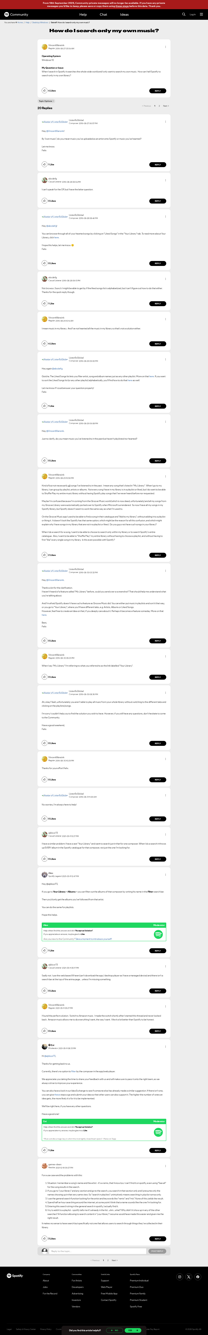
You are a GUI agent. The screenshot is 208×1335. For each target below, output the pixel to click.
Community (19, 14)
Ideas (124, 14)
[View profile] (44, 46)
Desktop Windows (40, 22)
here (56, 237)
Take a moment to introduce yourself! (93, 938)
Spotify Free (136, 1306)
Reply (158, 90)
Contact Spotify (108, 1300)
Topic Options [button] (45, 101)
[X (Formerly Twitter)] (188, 1276)
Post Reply (157, 1251)
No (116, 1330)
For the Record (50, 1293)
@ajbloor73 (49, 1055)
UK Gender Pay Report (149, 1329)
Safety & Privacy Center (26, 1329)
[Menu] (201, 14)
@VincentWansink (55, 131)
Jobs (45, 1287)
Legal (9, 1329)
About (46, 1280)
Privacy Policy (45, 1329)
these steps (122, 6)
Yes (130, 1330)
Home (20, 22)
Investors (76, 1300)
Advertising (77, 1293)
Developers (77, 1287)
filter (73, 1071)
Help (83, 14)
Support (105, 1280)
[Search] (183, 14)
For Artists (77, 1280)
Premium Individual (139, 1280)
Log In (193, 14)
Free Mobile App (109, 1293)
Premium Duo (136, 1287)
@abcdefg (51, 225)
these (57, 1094)
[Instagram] (179, 1276)
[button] (165, 47)
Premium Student (138, 1300)
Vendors (76, 1306)
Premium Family (138, 1293)
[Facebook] (197, 1276)
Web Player (106, 1287)
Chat (103, 14)
